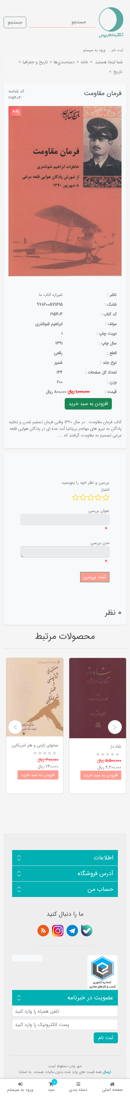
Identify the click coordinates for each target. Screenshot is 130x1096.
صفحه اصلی (112, 1089)
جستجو (15, 22)
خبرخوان (43, 930)
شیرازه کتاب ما (51, 294)
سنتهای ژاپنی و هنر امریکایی (34, 745)
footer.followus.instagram (57, 930)
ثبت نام (117, 50)
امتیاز (105, 489)
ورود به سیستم (20, 1089)
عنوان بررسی (98, 510)
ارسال (107, 1072)
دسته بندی (78, 1089)
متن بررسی (99, 543)
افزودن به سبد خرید (38, 775)
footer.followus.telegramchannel (72, 930)
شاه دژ (116, 746)
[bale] (87, 930)
